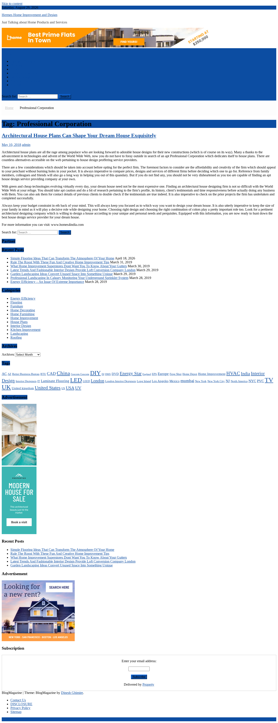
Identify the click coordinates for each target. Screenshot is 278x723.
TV (269, 379)
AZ (9, 374)
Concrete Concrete (80, 374)
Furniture (16, 69)
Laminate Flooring (55, 381)
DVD (115, 374)
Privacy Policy (20, 708)
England (146, 374)
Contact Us (18, 700)
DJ (103, 374)
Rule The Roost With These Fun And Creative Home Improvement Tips (59, 262)
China (63, 373)
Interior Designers (26, 381)
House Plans (19, 322)
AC (4, 374)
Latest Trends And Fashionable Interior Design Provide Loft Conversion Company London (73, 270)
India (245, 373)
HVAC (233, 373)
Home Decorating (22, 310)
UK (6, 387)
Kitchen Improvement (25, 81)
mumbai (187, 380)
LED (76, 380)
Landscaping (19, 333)
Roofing (16, 85)
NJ (228, 381)
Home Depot (189, 374)
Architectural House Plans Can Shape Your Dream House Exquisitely (79, 135)
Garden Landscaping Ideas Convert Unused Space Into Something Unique (61, 274)
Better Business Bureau (26, 374)
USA (70, 387)
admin (26, 145)
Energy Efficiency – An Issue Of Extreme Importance (47, 282)
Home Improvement (24, 73)
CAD (51, 373)
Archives (8, 354)
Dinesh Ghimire (72, 693)
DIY (95, 373)
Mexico (174, 381)
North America (239, 381)
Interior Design (20, 77)
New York (201, 381)
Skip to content (12, 3)
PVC (260, 381)
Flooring (16, 65)
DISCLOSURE (21, 704)
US (63, 388)
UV (78, 387)
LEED (86, 381)
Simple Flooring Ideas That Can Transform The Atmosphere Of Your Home (62, 258)
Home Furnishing (22, 314)
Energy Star (131, 373)
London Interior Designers (120, 381)
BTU (43, 374)
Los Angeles (160, 381)
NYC (252, 381)
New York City (216, 381)
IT (38, 381)
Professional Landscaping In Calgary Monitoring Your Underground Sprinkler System (69, 278)
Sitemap (16, 712)
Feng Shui (176, 374)
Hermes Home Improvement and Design (29, 15)
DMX (108, 374)
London (97, 380)
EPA (154, 374)
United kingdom (23, 388)
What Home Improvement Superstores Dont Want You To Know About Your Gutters (68, 266)
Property (148, 684)
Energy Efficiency (22, 61)
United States (48, 387)
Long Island (144, 381)
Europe (163, 374)
